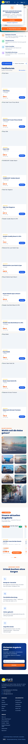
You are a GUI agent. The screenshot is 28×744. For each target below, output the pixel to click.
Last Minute (17, 704)
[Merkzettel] (14, 2)
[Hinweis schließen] (22, 6)
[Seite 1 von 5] (11, 557)
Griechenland (5, 704)
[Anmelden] (17, 2)
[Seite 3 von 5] (13, 557)
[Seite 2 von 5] (12, 557)
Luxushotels (18, 710)
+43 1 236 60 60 (7, 691)
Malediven (4, 710)
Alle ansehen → (22, 70)
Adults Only (17, 708)
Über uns (4, 717)
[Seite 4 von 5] (14, 557)
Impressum (4, 730)
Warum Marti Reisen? (6, 719)
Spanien (3, 702)
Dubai (3, 708)
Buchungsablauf (5, 721)
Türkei (3, 700)
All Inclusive (18, 700)
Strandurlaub (18, 706)
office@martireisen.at (8, 693)
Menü (22, 2)
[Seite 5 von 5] (16, 557)
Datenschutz (4, 728)
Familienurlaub (18, 702)
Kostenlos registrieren (12, 22)
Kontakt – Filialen (5, 723)
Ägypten (3, 706)
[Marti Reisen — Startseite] (6, 2)
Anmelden (12, 20)
